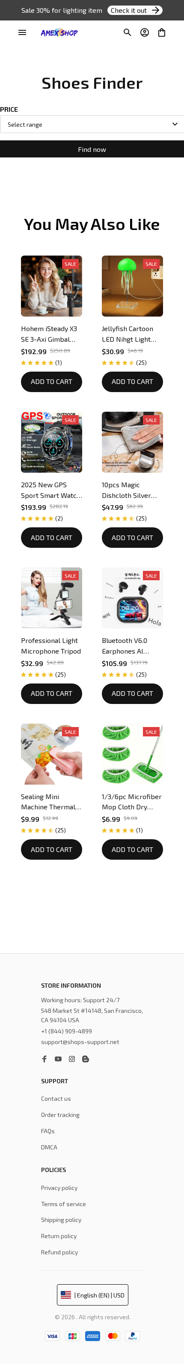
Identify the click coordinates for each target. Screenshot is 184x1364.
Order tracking (60, 1114)
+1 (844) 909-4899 (66, 1031)
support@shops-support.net (80, 1041)
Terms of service (63, 1203)
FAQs (48, 1130)
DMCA (49, 1147)
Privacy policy (59, 1187)
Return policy (59, 1235)
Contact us (56, 1098)
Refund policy (59, 1252)
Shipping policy (61, 1219)
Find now (92, 149)
